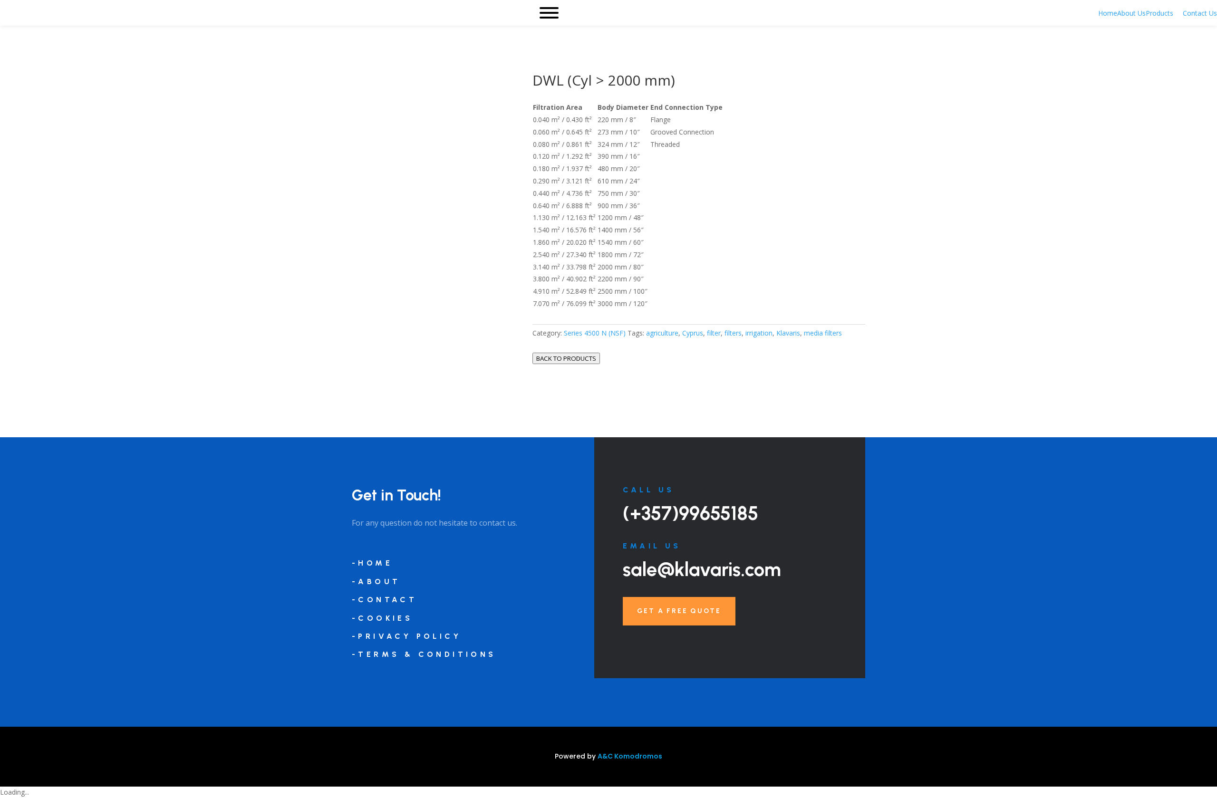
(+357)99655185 (690, 513)
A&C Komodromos (630, 756)
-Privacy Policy (406, 636)
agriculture (662, 332)
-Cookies (382, 618)
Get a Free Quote (679, 611)
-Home (372, 562)
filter (714, 332)
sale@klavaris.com (702, 569)
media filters (823, 332)
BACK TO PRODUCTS (566, 358)
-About (376, 581)
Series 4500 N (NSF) (595, 332)
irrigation (759, 332)
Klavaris (788, 332)
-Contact (384, 599)
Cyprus (692, 332)
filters (733, 332)
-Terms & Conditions (424, 654)
